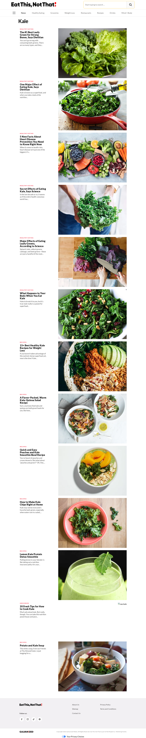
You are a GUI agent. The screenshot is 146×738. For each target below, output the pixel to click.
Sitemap (75, 709)
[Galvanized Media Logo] (26, 732)
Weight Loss (70, 13)
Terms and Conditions (108, 709)
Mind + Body (127, 13)
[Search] (130, 4)
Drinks (112, 13)
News (23, 13)
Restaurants (86, 13)
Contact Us (76, 713)
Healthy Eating (38, 13)
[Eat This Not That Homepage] (33, 4)
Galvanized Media (71, 731)
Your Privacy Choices (75, 736)
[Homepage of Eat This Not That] (31, 705)
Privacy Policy (105, 705)
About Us (75, 705)
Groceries (54, 13)
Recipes (100, 13)
